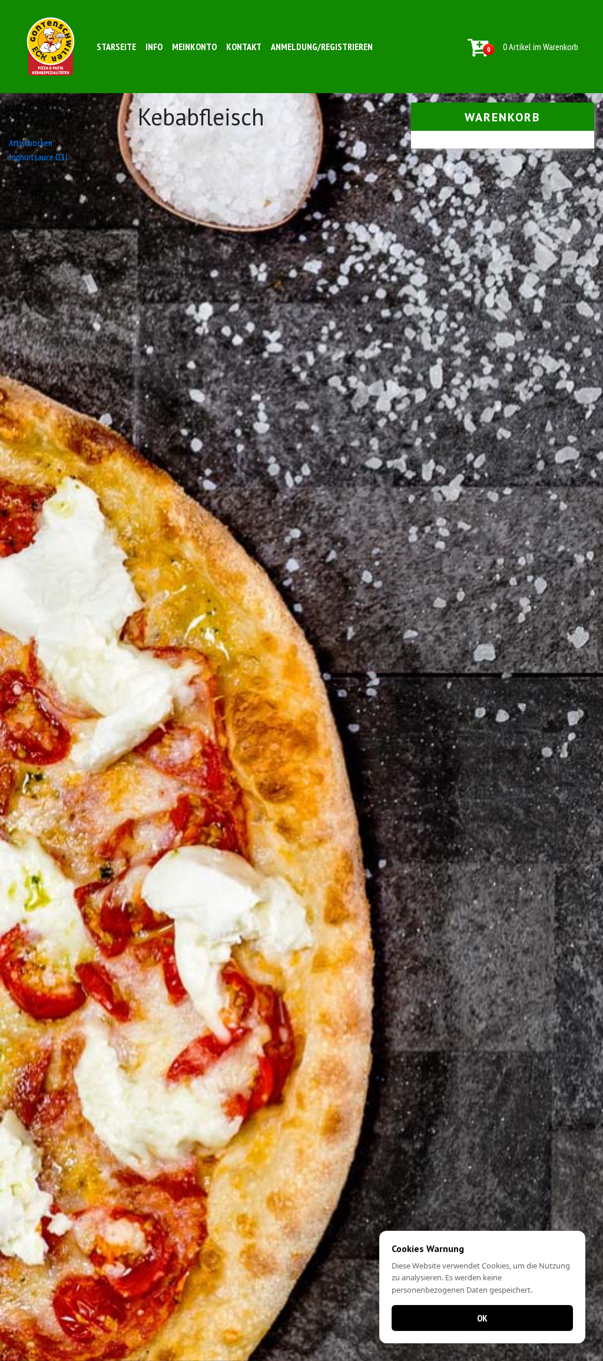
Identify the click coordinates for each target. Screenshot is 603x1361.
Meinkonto (194, 46)
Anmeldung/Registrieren (322, 46)
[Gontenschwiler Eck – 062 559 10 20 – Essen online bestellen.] (50, 46)
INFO (154, 46)
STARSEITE (116, 46)
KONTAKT (243, 46)
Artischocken (30, 142)
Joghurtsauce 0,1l (38, 157)
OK (482, 1318)
